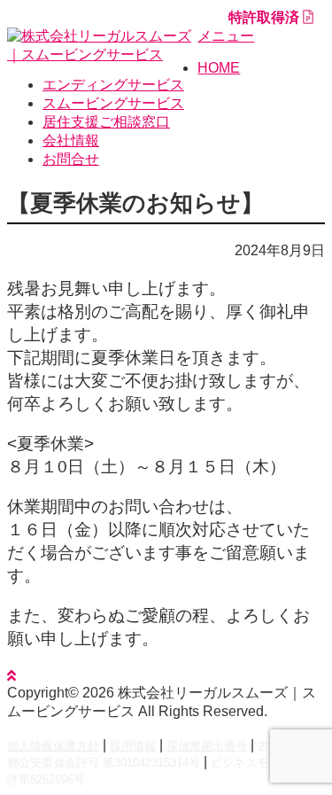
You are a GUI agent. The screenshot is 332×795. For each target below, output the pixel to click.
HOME (218, 67)
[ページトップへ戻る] (11, 675)
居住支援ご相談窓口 (106, 121)
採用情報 (133, 745)
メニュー (225, 35)
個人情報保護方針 (53, 745)
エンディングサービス (113, 84)
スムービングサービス (113, 103)
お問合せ (70, 159)
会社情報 (70, 140)
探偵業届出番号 (206, 745)
